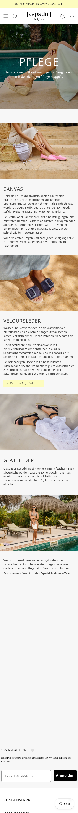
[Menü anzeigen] (5, 16)
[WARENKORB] (71, 16)
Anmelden (65, 775)
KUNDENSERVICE (18, 800)
